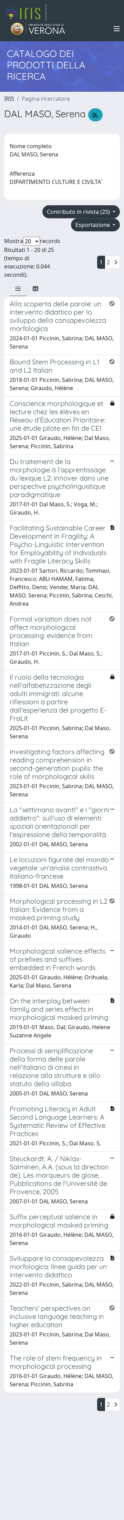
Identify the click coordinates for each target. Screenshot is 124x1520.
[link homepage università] (38, 29)
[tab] (18, 289)
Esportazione (93, 225)
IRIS (9, 98)
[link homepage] (25, 12)
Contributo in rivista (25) (79, 212)
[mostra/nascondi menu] (117, 28)
